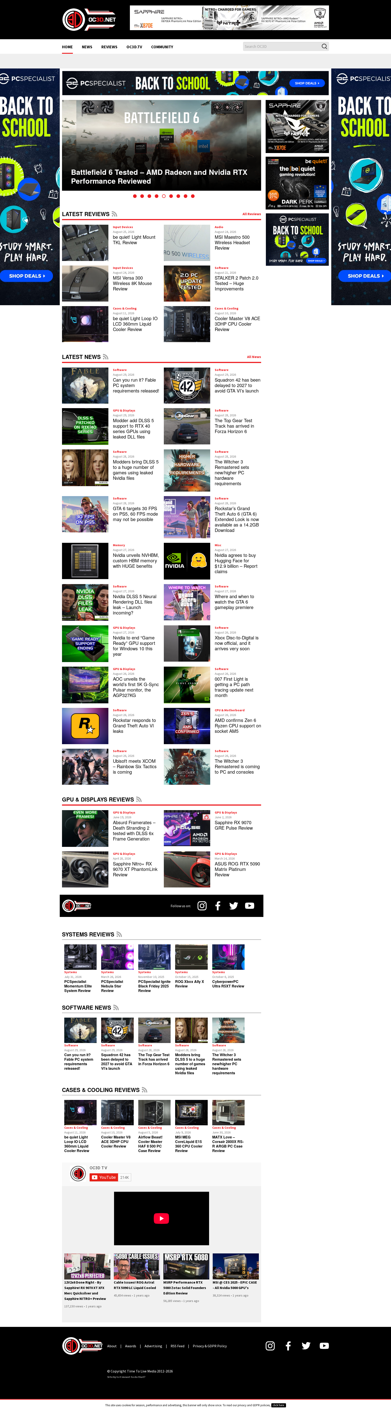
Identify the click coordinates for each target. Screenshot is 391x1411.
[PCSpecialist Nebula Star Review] (117, 953)
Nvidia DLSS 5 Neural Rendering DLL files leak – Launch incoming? (134, 601)
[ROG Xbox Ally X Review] (191, 953)
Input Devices (123, 223)
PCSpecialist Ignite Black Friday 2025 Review (154, 982)
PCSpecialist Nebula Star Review (112, 982)
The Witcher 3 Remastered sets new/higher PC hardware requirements (232, 469)
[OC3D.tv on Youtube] (249, 902)
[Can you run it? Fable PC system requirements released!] (80, 1027)
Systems (70, 969)
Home (67, 43)
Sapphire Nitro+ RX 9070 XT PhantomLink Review (135, 865)
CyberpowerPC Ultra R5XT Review (228, 980)
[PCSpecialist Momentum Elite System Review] (80, 953)
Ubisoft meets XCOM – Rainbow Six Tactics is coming (135, 762)
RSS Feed (114, 210)
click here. (279, 1405)
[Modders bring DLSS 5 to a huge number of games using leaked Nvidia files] (191, 1027)
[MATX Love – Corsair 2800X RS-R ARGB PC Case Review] (228, 1109)
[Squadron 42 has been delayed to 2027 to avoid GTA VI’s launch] (117, 1027)
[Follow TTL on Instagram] (202, 902)
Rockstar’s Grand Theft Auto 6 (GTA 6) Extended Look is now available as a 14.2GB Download (237, 516)
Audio (219, 223)
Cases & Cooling (125, 305)
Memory (119, 542)
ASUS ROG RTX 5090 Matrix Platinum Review (237, 865)
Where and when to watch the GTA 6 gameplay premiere (234, 598)
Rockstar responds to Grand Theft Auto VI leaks (134, 722)
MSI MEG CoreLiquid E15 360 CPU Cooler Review (189, 1140)
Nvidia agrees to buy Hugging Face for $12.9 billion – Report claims (236, 559)
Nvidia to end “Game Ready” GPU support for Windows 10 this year (134, 642)
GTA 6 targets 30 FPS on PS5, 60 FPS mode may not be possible (135, 510)
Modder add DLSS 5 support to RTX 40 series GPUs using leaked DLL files (133, 425)
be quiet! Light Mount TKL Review (134, 236)
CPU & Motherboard (230, 707)
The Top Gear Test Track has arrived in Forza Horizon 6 (234, 422)
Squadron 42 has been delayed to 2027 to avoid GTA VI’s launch (237, 381)
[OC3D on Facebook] (217, 902)
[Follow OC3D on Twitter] (233, 902)
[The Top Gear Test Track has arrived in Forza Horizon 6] (154, 1027)
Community (162, 43)
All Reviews (252, 210)
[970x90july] (195, 79)
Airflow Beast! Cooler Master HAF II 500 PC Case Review (150, 1140)
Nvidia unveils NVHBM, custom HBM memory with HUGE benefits (136, 557)
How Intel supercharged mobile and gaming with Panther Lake (155, 165)
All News (254, 353)
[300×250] (297, 235)
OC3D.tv (134, 43)
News (87, 43)
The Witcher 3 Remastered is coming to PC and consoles (237, 762)
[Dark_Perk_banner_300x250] (297, 179)
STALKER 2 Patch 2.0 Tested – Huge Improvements (236, 279)
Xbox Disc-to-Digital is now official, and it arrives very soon (237, 639)
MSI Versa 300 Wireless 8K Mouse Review (132, 279)
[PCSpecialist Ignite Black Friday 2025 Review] (154, 953)
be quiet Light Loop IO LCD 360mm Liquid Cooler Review (135, 320)
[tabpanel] (161, 141)
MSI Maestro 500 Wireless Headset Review (232, 238)
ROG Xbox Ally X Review (189, 980)
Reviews (109, 43)
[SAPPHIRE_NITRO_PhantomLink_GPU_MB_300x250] (297, 122)
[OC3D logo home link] (89, 17)
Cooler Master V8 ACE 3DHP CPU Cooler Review (237, 320)
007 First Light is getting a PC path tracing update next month (234, 683)
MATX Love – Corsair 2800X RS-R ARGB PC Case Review (228, 1140)
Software (222, 264)
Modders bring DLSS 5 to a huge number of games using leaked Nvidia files (136, 466)
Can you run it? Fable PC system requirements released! (78, 1057)
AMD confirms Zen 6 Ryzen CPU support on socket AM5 (238, 722)
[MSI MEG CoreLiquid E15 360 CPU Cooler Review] (191, 1109)
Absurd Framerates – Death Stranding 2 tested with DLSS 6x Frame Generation (134, 826)
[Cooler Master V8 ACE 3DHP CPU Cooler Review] (117, 1109)
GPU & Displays (124, 407)
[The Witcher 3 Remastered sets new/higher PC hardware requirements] (228, 1027)
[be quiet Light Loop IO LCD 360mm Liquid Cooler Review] (80, 1109)
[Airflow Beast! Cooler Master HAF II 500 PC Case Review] (154, 1109)
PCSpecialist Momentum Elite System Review (78, 982)
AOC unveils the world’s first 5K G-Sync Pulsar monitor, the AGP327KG (136, 683)
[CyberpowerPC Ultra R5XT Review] (228, 953)
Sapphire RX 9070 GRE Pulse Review (234, 821)
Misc (218, 542)
